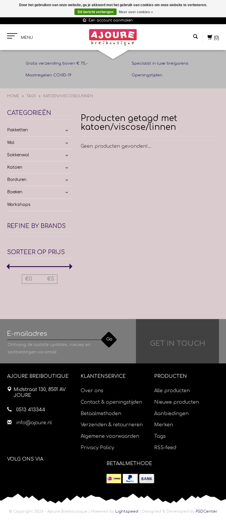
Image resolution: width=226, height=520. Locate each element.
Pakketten (17, 130)
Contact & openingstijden (111, 402)
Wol (10, 142)
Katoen (14, 167)
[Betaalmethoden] (114, 478)
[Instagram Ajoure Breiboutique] (44, 474)
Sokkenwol (18, 155)
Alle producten (172, 390)
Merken (163, 424)
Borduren (16, 179)
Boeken (14, 192)
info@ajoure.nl (34, 422)
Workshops (19, 204)
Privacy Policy (97, 447)
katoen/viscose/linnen (68, 96)
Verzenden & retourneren (112, 424)
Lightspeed (126, 511)
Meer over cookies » (136, 12)
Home (13, 96)
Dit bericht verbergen (95, 12)
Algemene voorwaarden (110, 436)
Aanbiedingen (171, 413)
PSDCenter (206, 511)
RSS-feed (165, 447)
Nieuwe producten (176, 402)
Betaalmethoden (101, 413)
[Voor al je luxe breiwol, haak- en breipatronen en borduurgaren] (113, 37)
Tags (31, 96)
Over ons (92, 390)
